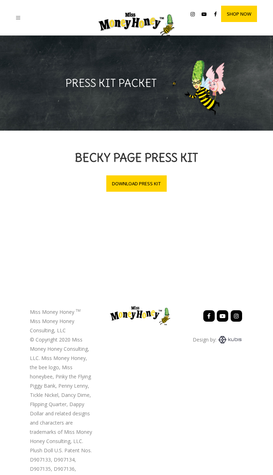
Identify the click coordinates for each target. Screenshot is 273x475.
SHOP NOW (239, 14)
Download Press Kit (136, 183)
